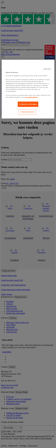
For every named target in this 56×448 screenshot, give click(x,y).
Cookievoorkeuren (27, 112)
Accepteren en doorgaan (28, 104)
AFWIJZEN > (47, 69)
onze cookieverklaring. (31, 97)
